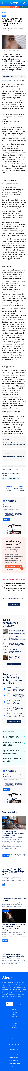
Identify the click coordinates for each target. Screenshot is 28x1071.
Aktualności (14, 1012)
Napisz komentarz (14, 604)
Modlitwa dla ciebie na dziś (12, 759)
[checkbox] (3, 513)
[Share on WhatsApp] (25, 80)
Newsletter (14, 1023)
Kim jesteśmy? (14, 1055)
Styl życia (4, 12)
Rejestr (5, 7)
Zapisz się (6, 519)
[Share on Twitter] (20, 80)
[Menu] (5, 3)
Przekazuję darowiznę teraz (12, 566)
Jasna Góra (6, 855)
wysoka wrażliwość (14, 478)
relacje (4, 478)
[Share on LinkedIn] (17, 80)
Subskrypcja (14, 1027)
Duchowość (14, 1016)
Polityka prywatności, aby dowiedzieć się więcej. (13, 515)
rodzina (5, 817)
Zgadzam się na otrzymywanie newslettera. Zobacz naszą (13, 514)
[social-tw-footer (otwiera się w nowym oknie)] (15, 1044)
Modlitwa (22, 7)
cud (4, 885)
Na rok (14, 1039)
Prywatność (14, 1066)
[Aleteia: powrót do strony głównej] (14, 2)
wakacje (5, 940)
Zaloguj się (22, 598)
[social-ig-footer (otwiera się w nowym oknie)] (18, 1044)
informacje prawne (14, 1057)
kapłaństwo (6, 911)
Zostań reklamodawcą (14, 1060)
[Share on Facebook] (14, 80)
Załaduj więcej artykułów (14, 664)
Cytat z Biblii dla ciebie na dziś (11, 751)
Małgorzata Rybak (18, 28)
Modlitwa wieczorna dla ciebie (13, 743)
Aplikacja (14, 1025)
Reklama (14, 1032)
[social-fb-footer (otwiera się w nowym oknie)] (12, 1044)
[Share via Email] (23, 80)
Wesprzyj (13, 7)
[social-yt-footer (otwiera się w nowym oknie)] (9, 1044)
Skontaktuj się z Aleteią (14, 1063)
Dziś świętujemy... (11, 737)
